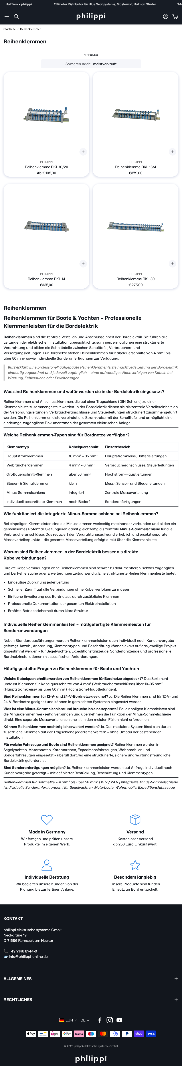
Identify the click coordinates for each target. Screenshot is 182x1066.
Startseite (10, 29)
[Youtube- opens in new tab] (119, 1020)
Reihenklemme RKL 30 (136, 278)
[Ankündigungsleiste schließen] (177, 3)
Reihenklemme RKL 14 (46, 278)
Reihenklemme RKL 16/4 (135, 166)
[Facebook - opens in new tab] (100, 1020)
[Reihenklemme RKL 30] (135, 226)
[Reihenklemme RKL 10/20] (46, 114)
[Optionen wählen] (83, 152)
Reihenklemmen (30, 29)
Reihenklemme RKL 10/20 (46, 166)
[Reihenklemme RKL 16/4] (135, 114)
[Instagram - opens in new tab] (110, 1020)
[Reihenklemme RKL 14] (46, 226)
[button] (7, 16)
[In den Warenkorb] (172, 152)
